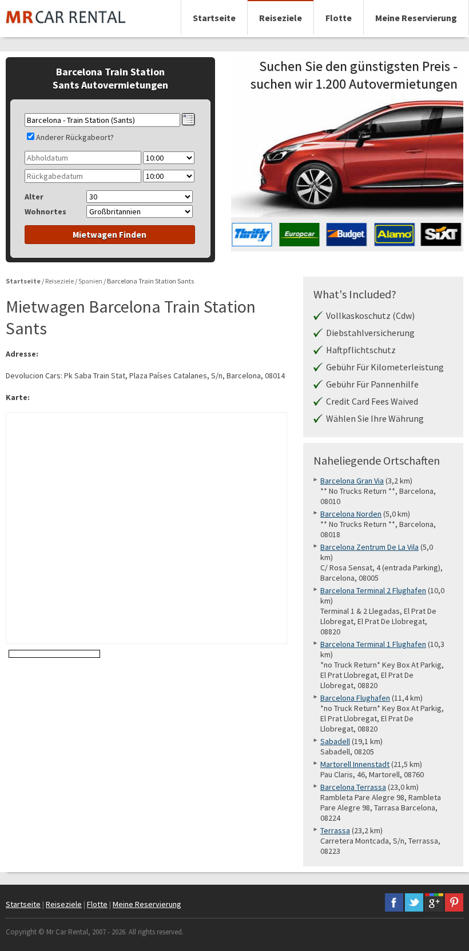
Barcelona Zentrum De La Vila (369, 547)
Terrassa (335, 830)
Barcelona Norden (350, 514)
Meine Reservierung (416, 17)
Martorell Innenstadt (354, 764)
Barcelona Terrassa (353, 787)
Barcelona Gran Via (352, 481)
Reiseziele (280, 17)
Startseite (214, 17)
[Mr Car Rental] (66, 29)
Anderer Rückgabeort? (75, 137)
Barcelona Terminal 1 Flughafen (373, 644)
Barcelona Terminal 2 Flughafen (373, 590)
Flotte (338, 17)
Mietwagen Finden (109, 234)
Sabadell (335, 741)
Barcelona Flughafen (355, 698)
